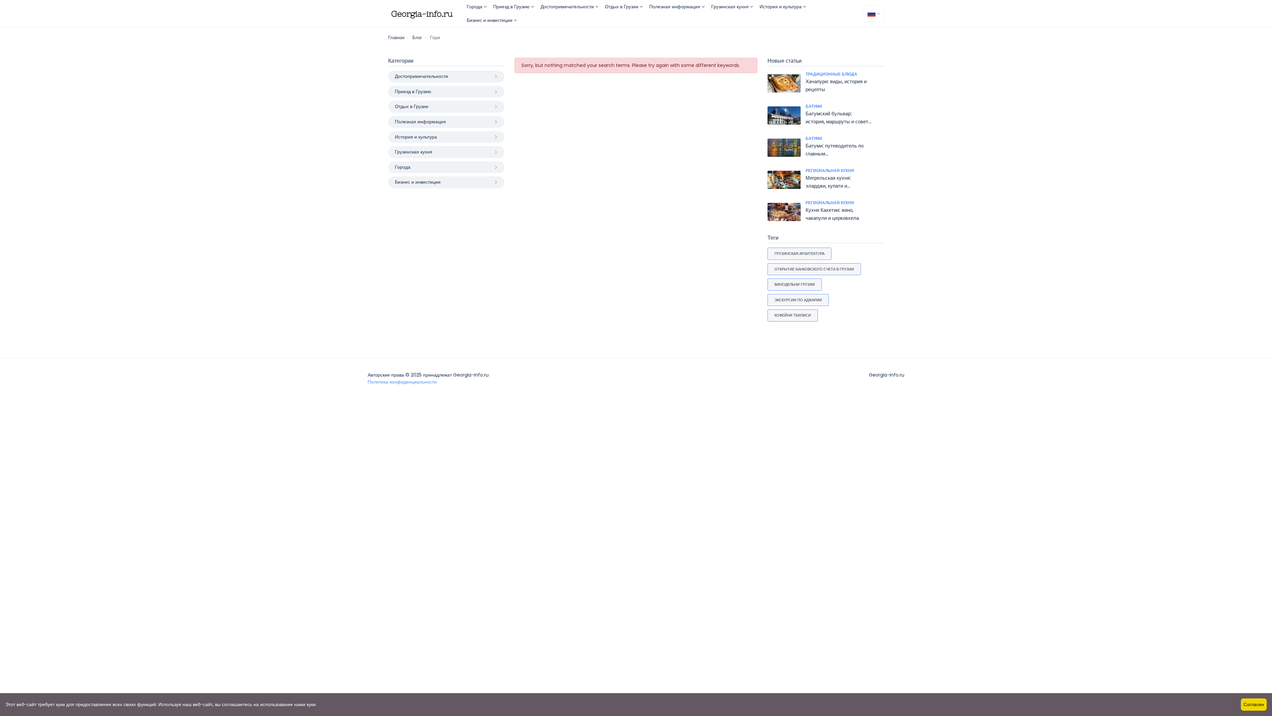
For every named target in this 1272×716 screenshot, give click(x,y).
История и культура (781, 6)
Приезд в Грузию (512, 6)
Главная (396, 38)
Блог (417, 38)
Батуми (814, 106)
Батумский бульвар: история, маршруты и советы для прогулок (839, 121)
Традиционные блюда (831, 74)
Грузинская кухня (730, 6)
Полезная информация (675, 6)
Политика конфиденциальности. (403, 382)
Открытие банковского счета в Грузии (814, 269)
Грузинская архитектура (799, 253)
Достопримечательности (568, 6)
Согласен (1254, 704)
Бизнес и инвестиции (490, 20)
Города (475, 6)
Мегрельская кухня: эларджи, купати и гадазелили (828, 185)
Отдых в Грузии (622, 6)
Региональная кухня (830, 170)
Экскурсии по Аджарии (798, 300)
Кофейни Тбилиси (792, 315)
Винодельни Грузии (794, 284)
